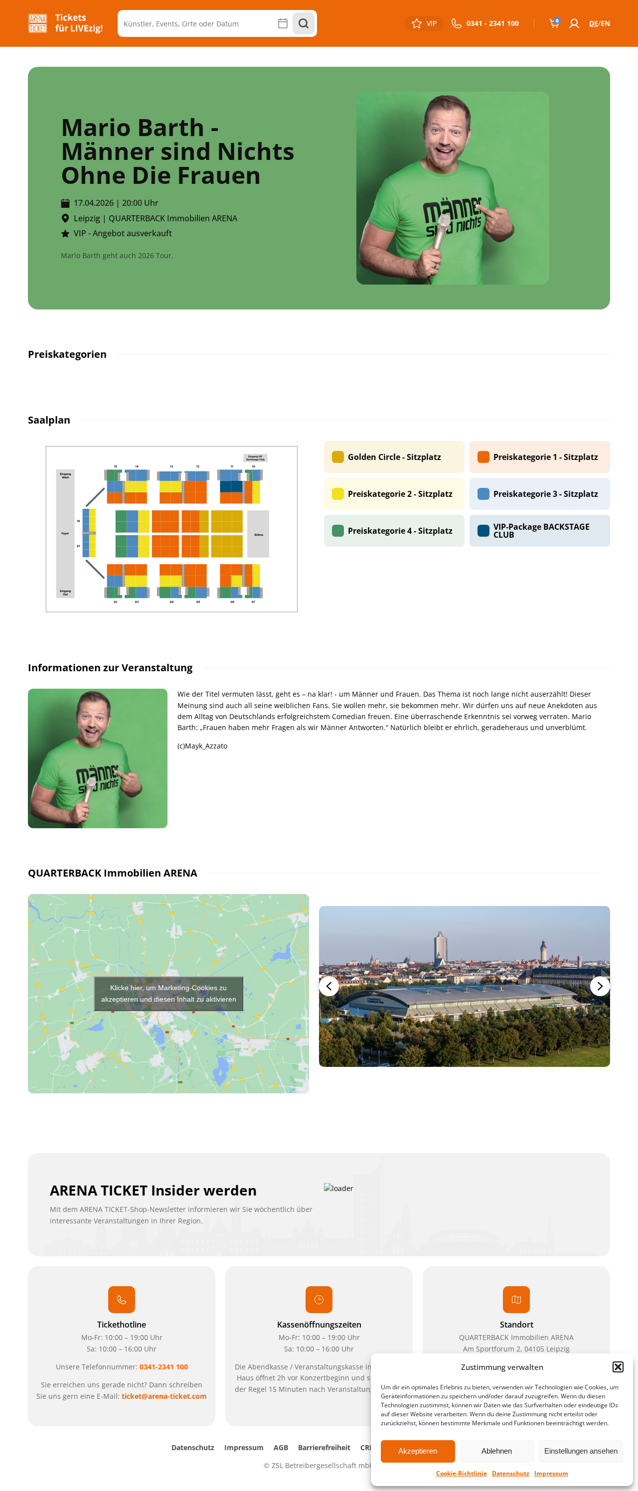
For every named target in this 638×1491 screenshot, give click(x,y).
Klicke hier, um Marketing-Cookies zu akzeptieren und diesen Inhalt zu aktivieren (168, 993)
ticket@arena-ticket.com (164, 1396)
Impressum (551, 1473)
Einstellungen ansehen (581, 1451)
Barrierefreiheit (324, 1447)
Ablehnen (496, 1451)
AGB (281, 1447)
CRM (368, 1447)
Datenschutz (510, 1473)
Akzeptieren (417, 1451)
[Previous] (329, 986)
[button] (618, 1367)
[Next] (600, 986)
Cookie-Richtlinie (461, 1473)
